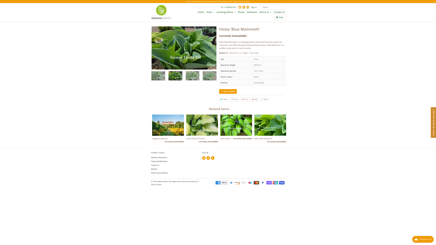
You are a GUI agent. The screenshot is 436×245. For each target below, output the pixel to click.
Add (256, 99)
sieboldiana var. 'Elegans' (239, 53)
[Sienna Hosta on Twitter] (239, 7)
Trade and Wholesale (159, 161)
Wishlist (154, 169)
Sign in (254, 7)
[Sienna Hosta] (161, 12)
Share (236, 99)
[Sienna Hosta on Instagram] (247, 7)
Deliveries (252, 12)
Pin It (246, 99)
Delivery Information (159, 157)
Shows (241, 12)
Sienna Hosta (162, 181)
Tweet (225, 99)
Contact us (279, 12)
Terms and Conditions (159, 173)
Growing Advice (225, 12)
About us (265, 12)
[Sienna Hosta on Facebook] (243, 7)
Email (266, 99)
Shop (209, 12)
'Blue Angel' (254, 53)
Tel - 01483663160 (228, 7)
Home (201, 12)
